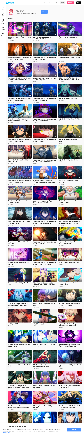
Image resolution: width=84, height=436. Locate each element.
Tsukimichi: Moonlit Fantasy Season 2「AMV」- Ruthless (44, 58)
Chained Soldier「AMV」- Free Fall (18, 283)
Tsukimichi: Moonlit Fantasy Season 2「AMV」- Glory (19, 201)
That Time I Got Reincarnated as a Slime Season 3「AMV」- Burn (18, 304)
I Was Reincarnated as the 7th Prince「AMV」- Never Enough (19, 140)
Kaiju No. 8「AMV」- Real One (67, 98)
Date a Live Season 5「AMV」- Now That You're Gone (19, 222)
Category (3, 35)
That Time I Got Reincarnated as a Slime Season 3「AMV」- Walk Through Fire (69, 222)
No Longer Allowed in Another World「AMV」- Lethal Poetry (19, 58)
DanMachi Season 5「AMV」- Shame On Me (19, 38)
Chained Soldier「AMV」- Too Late (44, 344)
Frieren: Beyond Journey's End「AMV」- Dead (67, 283)
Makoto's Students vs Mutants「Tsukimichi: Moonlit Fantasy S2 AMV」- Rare (43, 181)
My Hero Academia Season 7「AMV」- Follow (67, 201)
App (63, 2)
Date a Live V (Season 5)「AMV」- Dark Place (68, 181)
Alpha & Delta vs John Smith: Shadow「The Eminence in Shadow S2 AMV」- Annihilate (69, 406)
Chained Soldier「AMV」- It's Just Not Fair (18, 263)
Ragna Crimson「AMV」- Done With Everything (44, 386)
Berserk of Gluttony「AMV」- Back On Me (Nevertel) (69, 386)
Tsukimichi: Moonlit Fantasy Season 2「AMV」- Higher (44, 242)
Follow (44, 12)
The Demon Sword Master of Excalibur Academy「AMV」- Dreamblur (42, 365)
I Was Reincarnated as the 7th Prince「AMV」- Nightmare (44, 79)
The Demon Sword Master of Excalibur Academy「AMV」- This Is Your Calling (19, 386)
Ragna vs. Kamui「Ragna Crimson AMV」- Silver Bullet (68, 242)
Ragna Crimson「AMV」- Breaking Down (44, 304)
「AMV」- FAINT (13, 324)
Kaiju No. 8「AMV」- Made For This (69, 119)
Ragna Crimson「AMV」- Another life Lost (70, 365)
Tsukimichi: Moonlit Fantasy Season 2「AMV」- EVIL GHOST (44, 120)
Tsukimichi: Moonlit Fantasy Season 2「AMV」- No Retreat (69, 304)
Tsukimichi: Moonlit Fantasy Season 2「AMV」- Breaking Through (19, 78)
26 (23, 13)
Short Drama (3, 22)
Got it (74, 429)
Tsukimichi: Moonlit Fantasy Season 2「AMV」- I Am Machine (19, 99)
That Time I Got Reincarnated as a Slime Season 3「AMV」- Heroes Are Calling (44, 284)
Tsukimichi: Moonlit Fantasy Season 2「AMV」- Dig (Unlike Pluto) (44, 222)
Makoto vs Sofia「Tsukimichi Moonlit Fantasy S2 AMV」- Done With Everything (68, 79)
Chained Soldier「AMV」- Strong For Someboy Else (19, 345)
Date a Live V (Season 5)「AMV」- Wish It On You (18, 160)
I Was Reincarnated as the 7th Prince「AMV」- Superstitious (19, 181)
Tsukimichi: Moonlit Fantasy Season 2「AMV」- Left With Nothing (44, 263)
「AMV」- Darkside (39, 324)
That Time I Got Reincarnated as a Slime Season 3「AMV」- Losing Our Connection (19, 120)
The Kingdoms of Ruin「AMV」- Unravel (43, 406)
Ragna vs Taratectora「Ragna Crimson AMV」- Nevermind (67, 324)
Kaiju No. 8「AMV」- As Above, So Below (68, 140)
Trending (3, 29)
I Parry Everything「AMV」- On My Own (69, 58)
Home (3, 9)
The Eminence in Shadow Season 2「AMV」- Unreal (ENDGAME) (69, 345)
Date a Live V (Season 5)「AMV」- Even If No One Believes (43, 202)
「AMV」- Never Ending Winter (67, 37)
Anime (3, 15)
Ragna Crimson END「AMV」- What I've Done (19, 242)
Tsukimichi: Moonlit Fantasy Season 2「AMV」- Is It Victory (44, 99)
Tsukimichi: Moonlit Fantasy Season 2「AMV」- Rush (44, 140)
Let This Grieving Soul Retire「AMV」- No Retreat (42, 38)
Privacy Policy (6, 432)
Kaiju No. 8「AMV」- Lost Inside (68, 160)
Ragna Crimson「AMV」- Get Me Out (19, 365)
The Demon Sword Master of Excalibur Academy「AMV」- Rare (18, 406)
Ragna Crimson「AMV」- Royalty (68, 262)
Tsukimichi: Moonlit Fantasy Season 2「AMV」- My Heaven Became (44, 161)
